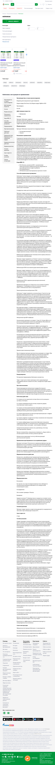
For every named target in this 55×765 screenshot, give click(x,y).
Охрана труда (46, 655)
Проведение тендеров (36, 644)
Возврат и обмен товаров (7, 677)
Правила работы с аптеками (17, 679)
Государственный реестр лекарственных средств (29, 630)
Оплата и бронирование (6, 646)
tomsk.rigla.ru (47, 729)
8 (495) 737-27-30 (37, 733)
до (37, 27)
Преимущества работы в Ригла (46, 644)
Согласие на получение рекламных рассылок (6, 705)
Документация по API (37, 661)
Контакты (15, 650)
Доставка (5, 649)
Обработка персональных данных (6, 699)
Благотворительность (17, 653)
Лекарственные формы (12, 13)
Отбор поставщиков (36, 657)
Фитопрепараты (7, 39)
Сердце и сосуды (49, 8)
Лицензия (5, 663)
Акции (5, 8)
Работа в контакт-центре (47, 652)
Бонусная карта (48, 1)
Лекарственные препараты (9, 36)
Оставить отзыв (17, 656)
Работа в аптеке (47, 647)
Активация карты (27, 647)
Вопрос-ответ (26, 657)
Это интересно (6, 651)
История (15, 645)
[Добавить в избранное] (26, 49)
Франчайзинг (36, 647)
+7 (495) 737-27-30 (7, 754)
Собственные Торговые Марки (37, 665)
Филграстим (23, 114)
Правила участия (27, 649)
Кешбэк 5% (19, 8)
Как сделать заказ (7, 643)
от (29, 27)
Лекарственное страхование (17, 663)
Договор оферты (7, 680)
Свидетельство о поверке (17, 669)
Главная (4, 13)
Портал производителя (36, 650)
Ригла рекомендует (28, 8)
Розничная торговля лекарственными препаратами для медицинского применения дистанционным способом (7, 690)
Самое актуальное (7, 34)
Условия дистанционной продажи (7, 669)
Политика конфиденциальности (7, 656)
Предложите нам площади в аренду (37, 654)
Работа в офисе (46, 649)
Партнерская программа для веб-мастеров (36, 670)
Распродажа (11, 8)
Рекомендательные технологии (17, 675)
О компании (16, 643)
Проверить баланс (26, 652)
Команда (15, 648)
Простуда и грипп (39, 8)
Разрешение (6, 665)
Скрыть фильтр (13, 21)
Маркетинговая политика (7, 674)
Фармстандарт (3, 67)
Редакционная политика (16, 659)
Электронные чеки (26, 661)
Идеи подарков (6, 28)
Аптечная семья (27, 644)
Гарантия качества (17, 666)
